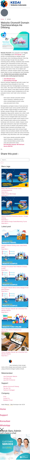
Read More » (4, 192)
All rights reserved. (10, 405)
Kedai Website (5, 365)
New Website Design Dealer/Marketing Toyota (14, 221)
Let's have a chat (8, 433)
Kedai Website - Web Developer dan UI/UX (13, 404)
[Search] (2, 162)
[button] (15, 7)
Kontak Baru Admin (10, 430)
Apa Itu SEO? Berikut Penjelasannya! (11, 329)
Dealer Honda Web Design (8, 194)
